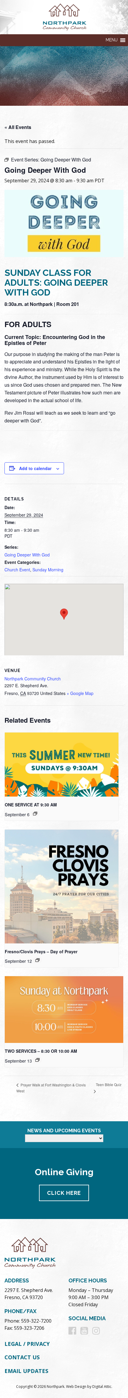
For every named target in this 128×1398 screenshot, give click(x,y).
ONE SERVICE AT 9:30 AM (31, 805)
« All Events (17, 127)
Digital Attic (101, 1386)
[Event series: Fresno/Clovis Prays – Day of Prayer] (37, 960)
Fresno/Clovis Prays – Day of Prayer (41, 951)
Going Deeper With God (27, 555)
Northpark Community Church (32, 679)
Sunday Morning (47, 570)
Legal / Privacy (27, 1343)
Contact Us (22, 1357)
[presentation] (61, 765)
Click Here (64, 1193)
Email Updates (26, 1370)
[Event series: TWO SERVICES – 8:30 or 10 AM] (35, 813)
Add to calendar (35, 468)
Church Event (17, 570)
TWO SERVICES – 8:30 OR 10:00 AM (41, 1051)
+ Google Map (80, 693)
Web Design (76, 1386)
